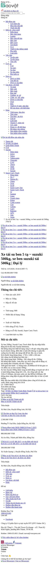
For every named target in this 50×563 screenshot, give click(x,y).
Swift (12, 186)
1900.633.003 (6, 513)
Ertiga (12, 200)
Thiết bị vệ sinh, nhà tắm (19, 106)
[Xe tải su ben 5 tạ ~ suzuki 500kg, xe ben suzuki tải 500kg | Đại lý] (25, 228)
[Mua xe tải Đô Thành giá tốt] (12, 399)
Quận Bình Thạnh (12, 145)
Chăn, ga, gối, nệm (17, 97)
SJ (11, 192)
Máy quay (14, 43)
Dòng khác (14, 175)
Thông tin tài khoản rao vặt (15, 503)
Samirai (13, 194)
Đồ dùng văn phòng (17, 129)
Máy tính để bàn (16, 38)
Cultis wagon (15, 202)
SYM (12, 169)
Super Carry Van (16, 188)
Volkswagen (14, 158)
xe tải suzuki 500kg (8, 393)
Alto (11, 215)
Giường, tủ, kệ (15, 95)
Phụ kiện (13, 51)
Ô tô (11, 66)
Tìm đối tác (14, 81)
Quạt (12, 102)
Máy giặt (13, 89)
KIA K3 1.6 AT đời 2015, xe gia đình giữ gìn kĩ (18, 444)
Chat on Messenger (21, 561)
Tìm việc (13, 62)
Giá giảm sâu (15, 24)
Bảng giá (9, 492)
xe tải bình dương (17, 281)
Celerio (13, 207)
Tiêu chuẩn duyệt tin (13, 499)
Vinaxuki (13, 160)
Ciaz (12, 205)
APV (12, 213)
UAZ (12, 162)
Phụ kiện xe (14, 74)
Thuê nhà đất (15, 28)
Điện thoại (14, 32)
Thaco (12, 164)
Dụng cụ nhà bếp (16, 100)
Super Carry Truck (12, 173)
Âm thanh (14, 45)
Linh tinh (13, 121)
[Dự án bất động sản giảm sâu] (12, 137)
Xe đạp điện (14, 72)
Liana (12, 196)
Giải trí (12, 119)
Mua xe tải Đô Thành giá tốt (11, 401)
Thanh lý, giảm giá (17, 123)
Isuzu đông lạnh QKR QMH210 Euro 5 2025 (18, 430)
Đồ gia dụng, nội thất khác (20, 108)
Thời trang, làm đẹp (17, 112)
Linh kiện (13, 53)
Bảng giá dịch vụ (12, 494)
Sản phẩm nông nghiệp (18, 133)
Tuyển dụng (14, 59)
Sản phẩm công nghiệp (18, 131)
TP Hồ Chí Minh (12, 143)
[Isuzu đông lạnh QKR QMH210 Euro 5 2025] (18, 427)
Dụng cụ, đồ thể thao (18, 127)
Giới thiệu (9, 490)
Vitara (12, 181)
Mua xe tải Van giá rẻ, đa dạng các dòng (15, 458)
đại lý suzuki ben (22, 393)
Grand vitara (14, 198)
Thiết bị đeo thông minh (19, 49)
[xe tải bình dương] (8, 277)
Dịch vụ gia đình (16, 83)
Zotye (12, 154)
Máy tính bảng (15, 34)
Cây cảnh (13, 125)
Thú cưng (13, 114)
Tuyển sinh (14, 57)
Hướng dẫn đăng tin (13, 505)
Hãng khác (14, 152)
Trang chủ (9, 141)
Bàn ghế (13, 93)
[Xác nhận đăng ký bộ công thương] (14, 537)
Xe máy (13, 68)
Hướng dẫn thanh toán (14, 507)
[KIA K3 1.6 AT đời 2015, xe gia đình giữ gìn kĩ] (19, 442)
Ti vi (12, 47)
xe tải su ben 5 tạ (42, 391)
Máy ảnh (13, 40)
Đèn (11, 104)
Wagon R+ (14, 179)
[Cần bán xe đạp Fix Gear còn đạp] (14, 413)
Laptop (12, 36)
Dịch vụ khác (15, 78)
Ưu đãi (8, 501)
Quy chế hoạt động (13, 497)
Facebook (9, 519)
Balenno (13, 211)
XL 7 (12, 177)
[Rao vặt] (9, 8)
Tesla (12, 167)
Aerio (12, 217)
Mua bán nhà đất (16, 26)
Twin (12, 183)
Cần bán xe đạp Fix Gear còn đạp (13, 416)
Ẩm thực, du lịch (16, 116)
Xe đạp (13, 70)
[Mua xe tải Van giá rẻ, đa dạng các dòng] (16, 456)
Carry (12, 209)
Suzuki (8, 150)
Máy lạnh (13, 91)
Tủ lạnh (13, 87)
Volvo (12, 156)
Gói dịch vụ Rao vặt (11, 11)
